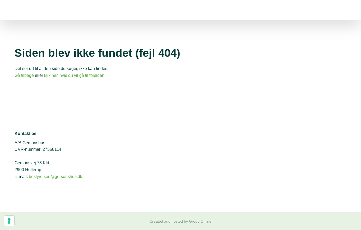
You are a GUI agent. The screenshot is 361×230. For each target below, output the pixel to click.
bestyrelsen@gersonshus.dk (55, 176)
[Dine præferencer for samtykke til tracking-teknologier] (9, 221)
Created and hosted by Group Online (180, 221)
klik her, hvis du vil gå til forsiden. (74, 75)
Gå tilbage (24, 75)
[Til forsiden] (48, 10)
